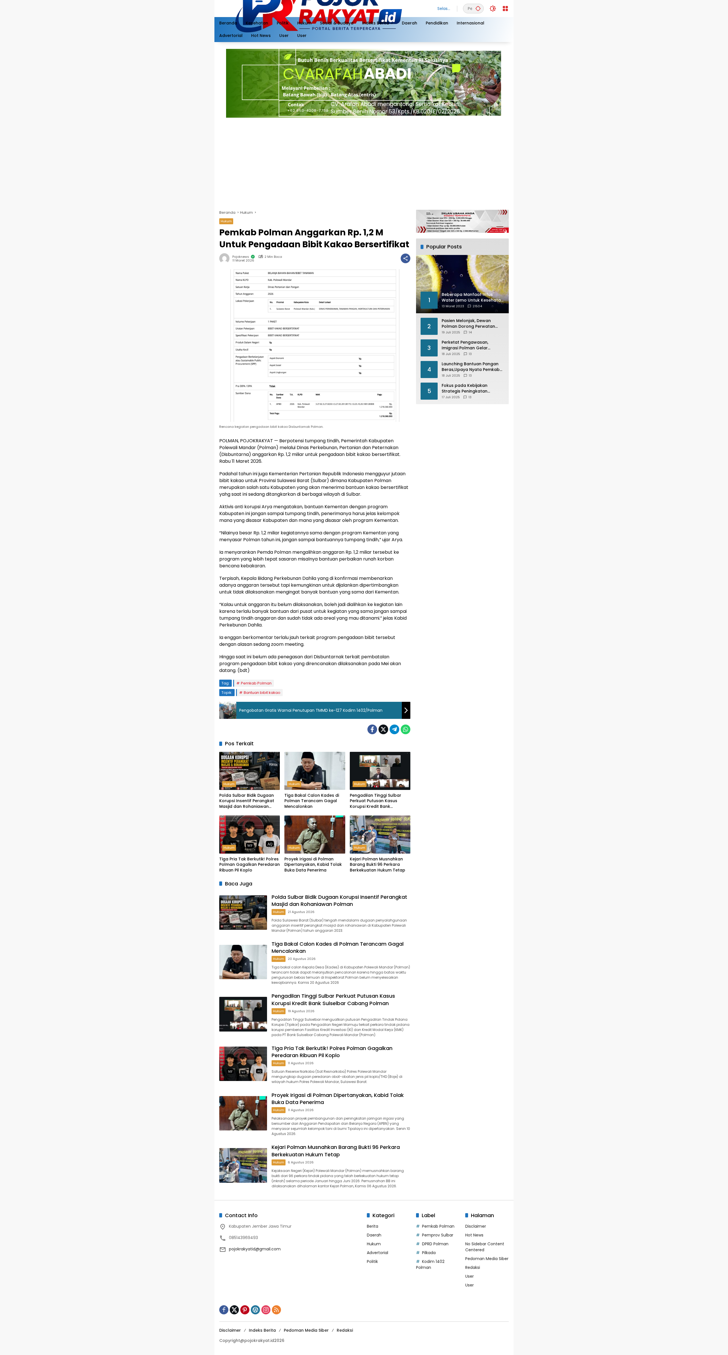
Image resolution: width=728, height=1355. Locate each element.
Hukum (226, 221)
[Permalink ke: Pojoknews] (225, 258)
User (469, 1276)
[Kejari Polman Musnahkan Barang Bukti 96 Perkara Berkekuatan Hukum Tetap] (380, 835)
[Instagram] (265, 1309)
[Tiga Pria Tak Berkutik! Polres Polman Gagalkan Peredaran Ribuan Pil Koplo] (249, 835)
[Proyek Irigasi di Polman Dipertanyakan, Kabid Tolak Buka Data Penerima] (314, 835)
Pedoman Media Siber (486, 1258)
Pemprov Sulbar (437, 1235)
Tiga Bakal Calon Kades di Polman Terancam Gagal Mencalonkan (311, 801)
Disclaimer (475, 1226)
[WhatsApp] (405, 729)
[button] (478, 8)
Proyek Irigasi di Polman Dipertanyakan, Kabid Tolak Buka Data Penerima (313, 864)
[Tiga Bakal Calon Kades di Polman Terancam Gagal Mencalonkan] (314, 771)
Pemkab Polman (256, 683)
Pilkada (429, 1253)
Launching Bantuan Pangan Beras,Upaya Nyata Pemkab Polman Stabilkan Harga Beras (471, 366)
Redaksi (472, 1267)
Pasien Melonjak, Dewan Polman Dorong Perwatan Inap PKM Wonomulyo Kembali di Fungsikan (468, 323)
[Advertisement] (390, 161)
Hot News (474, 1235)
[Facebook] (372, 729)
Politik (372, 1261)
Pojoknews (240, 256)
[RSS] (276, 1309)
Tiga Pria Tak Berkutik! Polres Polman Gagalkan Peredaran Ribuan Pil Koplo (249, 864)
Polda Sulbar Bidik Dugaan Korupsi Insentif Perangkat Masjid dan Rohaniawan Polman (246, 801)
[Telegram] (394, 729)
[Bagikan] (405, 258)
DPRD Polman (435, 1244)
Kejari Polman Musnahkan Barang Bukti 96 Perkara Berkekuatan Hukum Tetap (377, 864)
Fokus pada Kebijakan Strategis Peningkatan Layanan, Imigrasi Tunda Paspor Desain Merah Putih (469, 388)
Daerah (374, 1235)
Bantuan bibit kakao (262, 692)
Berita (372, 1226)
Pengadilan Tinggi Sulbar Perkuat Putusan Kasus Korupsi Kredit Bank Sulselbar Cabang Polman (377, 801)
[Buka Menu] (505, 8)
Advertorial (377, 1253)
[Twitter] (383, 729)
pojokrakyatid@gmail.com (255, 1249)
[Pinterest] (244, 1309)
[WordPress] (255, 1309)
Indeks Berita (262, 1330)
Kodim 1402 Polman (430, 1264)
